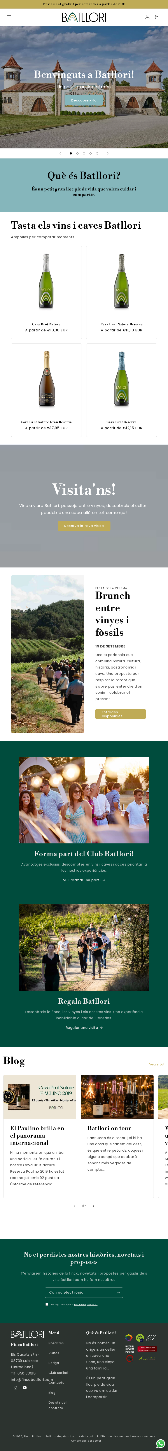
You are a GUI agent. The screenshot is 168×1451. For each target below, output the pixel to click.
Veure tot (157, 1064)
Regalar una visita (82, 1027)
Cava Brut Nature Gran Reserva (46, 422)
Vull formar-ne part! (82, 880)
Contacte (57, 1382)
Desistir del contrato (57, 1405)
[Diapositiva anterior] (60, 153)
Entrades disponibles (112, 714)
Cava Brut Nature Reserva (122, 324)
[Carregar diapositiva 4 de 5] (90, 153)
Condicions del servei (86, 1440)
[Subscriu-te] (118, 1292)
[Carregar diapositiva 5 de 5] (97, 153)
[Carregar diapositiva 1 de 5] (71, 153)
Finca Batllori (33, 1436)
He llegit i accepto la (74, 1304)
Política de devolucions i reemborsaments (126, 1436)
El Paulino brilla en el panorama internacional (37, 1136)
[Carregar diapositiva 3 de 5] (84, 153)
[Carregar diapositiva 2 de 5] (77, 153)
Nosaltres (56, 1343)
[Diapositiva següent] (108, 153)
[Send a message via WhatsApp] (161, 1444)
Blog (52, 1393)
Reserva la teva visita (84, 525)
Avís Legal (86, 1436)
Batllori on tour (109, 1128)
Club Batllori (58, 1373)
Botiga (54, 1363)
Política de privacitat (60, 1436)
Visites (54, 1353)
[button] (9, 17)
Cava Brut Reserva (121, 422)
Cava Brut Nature (46, 324)
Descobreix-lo (84, 100)
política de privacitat (85, 1304)
